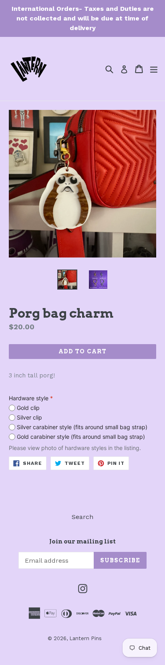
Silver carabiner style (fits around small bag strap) (82, 427)
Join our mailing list (82, 541)
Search (82, 517)
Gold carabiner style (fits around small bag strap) (81, 436)
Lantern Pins (85, 638)
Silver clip (29, 417)
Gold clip (28, 407)
